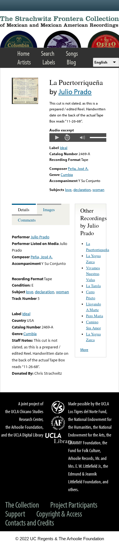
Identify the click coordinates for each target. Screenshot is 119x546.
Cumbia (67, 174)
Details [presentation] (23, 209)
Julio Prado (75, 91)
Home (23, 53)
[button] (57, 137)
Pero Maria (94, 315)
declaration (82, 189)
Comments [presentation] (27, 220)
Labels (48, 62)
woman (98, 189)
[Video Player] (77, 137)
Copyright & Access (59, 513)
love (68, 189)
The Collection (22, 504)
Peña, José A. (78, 168)
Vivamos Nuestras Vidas (93, 274)
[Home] (59, 22)
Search (47, 53)
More (84, 349)
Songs (72, 53)
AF (58, 423)
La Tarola (93, 285)
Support (15, 513)
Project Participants (73, 504)
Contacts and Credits (29, 522)
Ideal (63, 147)
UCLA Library (58, 438)
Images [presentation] (49, 209)
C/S (58, 407)
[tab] (24, 209)
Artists (24, 62)
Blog (71, 62)
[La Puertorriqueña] (25, 102)
